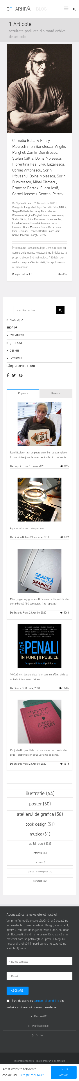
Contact (40, 1035)
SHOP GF (12, 327)
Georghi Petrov (38, 235)
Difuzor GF (19, 688)
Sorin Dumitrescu (51, 227)
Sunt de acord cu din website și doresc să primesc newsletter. (35, 1004)
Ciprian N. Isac (24, 203)
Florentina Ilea (53, 219)
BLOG (41, 9)
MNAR (62, 207)
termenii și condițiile (46, 1001)
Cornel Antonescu (40, 223)
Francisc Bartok (38, 231)
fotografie (29, 207)
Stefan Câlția (19, 219)
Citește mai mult (32, 1075)
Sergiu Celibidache (22, 211)
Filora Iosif (53, 231)
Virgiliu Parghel (33, 215)
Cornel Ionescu (20, 235)
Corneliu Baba (50, 207)
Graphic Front (21, 466)
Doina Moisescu (36, 219)
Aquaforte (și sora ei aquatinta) (27, 528)
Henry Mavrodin (43, 211)
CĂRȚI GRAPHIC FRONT (21, 366)
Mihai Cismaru (20, 231)
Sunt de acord (63, 1072)
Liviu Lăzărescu (20, 223)
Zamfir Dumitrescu (53, 215)
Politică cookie (40, 1026)
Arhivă (23, 9)
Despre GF (40, 1016)
